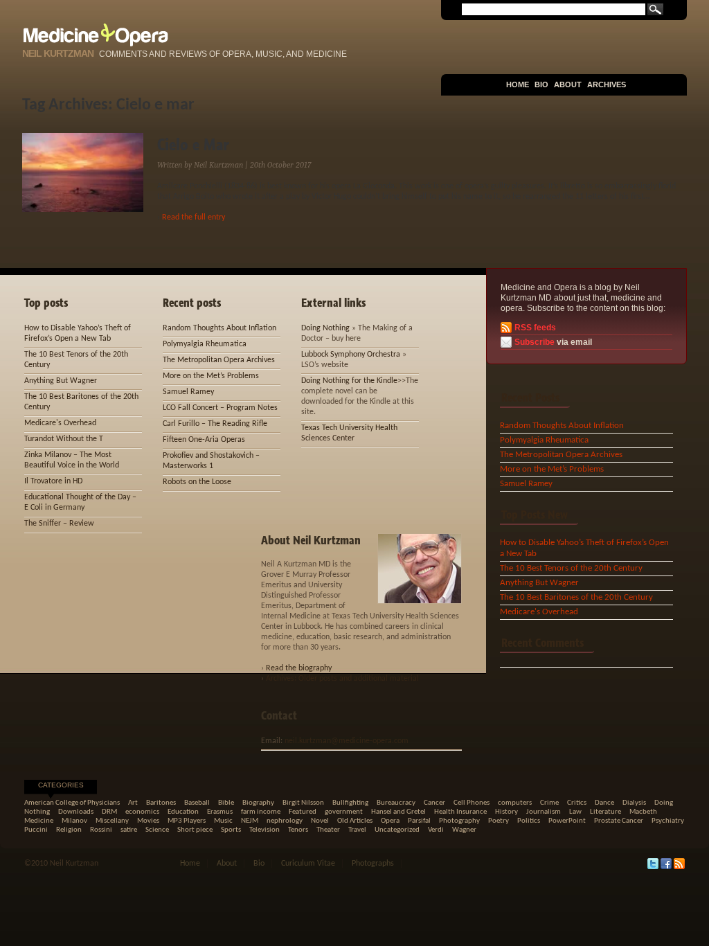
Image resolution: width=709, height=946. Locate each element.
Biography (258, 803)
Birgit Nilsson (303, 803)
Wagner (464, 830)
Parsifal (419, 821)
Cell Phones (472, 803)
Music (223, 821)
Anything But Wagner (539, 582)
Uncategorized (397, 830)
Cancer (434, 803)
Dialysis (634, 803)
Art (133, 803)
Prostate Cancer (618, 821)
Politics (528, 821)
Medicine (38, 821)
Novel (320, 821)
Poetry (498, 821)
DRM (109, 812)
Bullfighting (350, 803)
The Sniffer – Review (59, 523)
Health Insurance (460, 812)
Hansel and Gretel (398, 812)
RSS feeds (535, 327)
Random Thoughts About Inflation (562, 425)
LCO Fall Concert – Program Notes (220, 408)
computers (515, 803)
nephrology (285, 821)
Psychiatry (668, 821)
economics (142, 812)
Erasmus (220, 812)
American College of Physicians (72, 803)
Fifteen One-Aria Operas (204, 440)
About (568, 84)
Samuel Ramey (526, 483)
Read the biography (299, 668)
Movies (148, 821)
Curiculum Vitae (308, 863)
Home (517, 84)
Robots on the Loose (197, 482)
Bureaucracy (396, 803)
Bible (226, 803)
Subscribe (534, 342)
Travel (357, 830)
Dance (604, 803)
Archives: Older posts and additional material (342, 679)
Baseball (197, 803)
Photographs (373, 863)
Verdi (436, 830)
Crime (549, 803)
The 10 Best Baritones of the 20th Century (576, 597)
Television (264, 830)
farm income (260, 812)
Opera (390, 821)
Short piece (195, 830)
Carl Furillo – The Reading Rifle (215, 424)
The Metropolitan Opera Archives (561, 454)
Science (157, 830)
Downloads (75, 812)
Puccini (36, 830)
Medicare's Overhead (539, 611)
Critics (576, 803)
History (506, 812)
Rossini (101, 830)
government (344, 812)
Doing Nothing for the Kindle (349, 381)
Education (183, 812)
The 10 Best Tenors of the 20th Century (571, 568)
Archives (606, 84)
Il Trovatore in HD (53, 481)
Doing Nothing (325, 328)
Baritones (161, 803)
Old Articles (355, 821)
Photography (459, 821)
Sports (231, 830)
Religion (69, 830)
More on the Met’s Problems (552, 469)
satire (128, 830)
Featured (302, 812)
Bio (541, 84)
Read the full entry (193, 217)
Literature (605, 812)
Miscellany (112, 821)
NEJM (249, 821)
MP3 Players (187, 821)
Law (575, 812)
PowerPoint (567, 821)
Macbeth (643, 812)
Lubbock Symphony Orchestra (350, 354)
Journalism (543, 812)
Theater (328, 830)
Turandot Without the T (63, 439)
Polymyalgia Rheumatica (544, 440)
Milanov (74, 821)
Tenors (298, 830)
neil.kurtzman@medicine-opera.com (347, 741)
